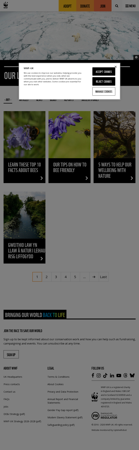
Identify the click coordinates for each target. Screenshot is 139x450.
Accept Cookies (104, 71)
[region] (69, 81)
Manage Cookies (103, 91)
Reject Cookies (104, 81)
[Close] (115, 66)
